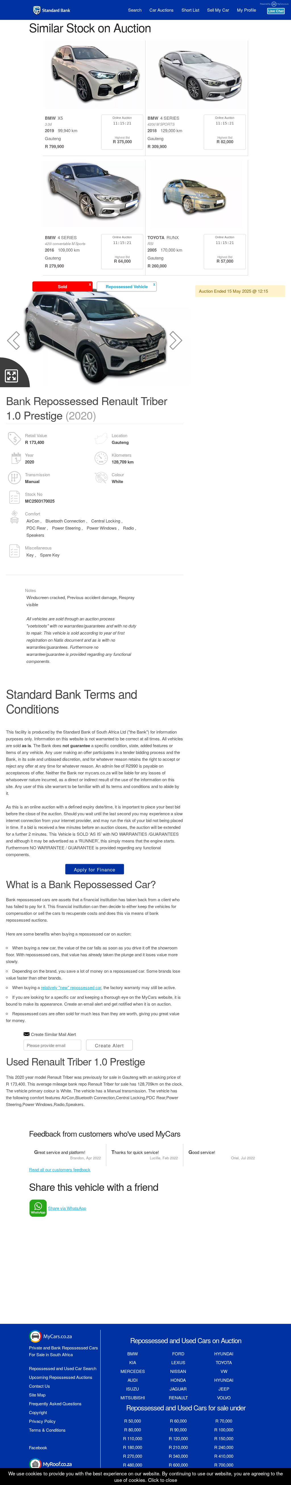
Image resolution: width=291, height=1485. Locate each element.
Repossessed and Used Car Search (62, 1368)
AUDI (133, 1380)
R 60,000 (178, 1421)
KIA (132, 1362)
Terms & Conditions (47, 1430)
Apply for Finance (94, 869)
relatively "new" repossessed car (71, 987)
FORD (178, 1353)
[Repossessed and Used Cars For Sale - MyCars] (52, 10)
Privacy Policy (42, 1421)
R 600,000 (178, 1465)
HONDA (178, 1380)
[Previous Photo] (13, 340)
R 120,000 (178, 1438)
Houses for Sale (44, 1474)
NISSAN (178, 1371)
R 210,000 (178, 1447)
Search (135, 10)
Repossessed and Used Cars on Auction (185, 1340)
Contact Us (39, 1386)
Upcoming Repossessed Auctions (60, 1377)
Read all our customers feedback (59, 1169)
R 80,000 (132, 1430)
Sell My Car (218, 10)
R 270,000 (132, 1456)
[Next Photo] (176, 340)
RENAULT (178, 1397)
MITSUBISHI (132, 1397)
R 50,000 (132, 1421)
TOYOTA (224, 1362)
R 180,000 (132, 1447)
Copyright (38, 1412)
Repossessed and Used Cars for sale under (186, 1407)
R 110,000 (132, 1438)
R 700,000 (223, 1465)
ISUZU (132, 1389)
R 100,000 (223, 1430)
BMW (132, 1353)
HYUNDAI (223, 1353)
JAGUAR (178, 1389)
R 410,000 (223, 1456)
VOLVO (224, 1397)
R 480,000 (132, 1465)
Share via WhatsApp (67, 1208)
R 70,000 (223, 1421)
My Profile (246, 10)
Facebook (38, 1447)
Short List (190, 10)
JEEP (224, 1389)
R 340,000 (178, 1456)
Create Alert (109, 1045)
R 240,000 (223, 1447)
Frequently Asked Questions (55, 1403)
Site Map (37, 1395)
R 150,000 (223, 1438)
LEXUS (178, 1362)
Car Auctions (161, 10)
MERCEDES (132, 1371)
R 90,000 (178, 1430)
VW (224, 1371)
